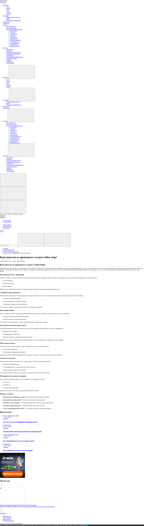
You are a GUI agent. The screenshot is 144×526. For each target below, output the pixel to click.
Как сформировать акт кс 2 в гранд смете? (18, 441)
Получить (3, 215)
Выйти (2, 231)
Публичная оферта (8, 521)
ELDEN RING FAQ (8, 250)
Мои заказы (6, 228)
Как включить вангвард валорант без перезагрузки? (22, 431)
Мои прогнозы (7, 226)
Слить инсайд (7, 222)
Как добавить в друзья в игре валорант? (18, 450)
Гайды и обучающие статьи (11, 251)
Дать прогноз (7, 220)
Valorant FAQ (7, 425)
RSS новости (7, 516)
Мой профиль (7, 225)
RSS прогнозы (7, 517)
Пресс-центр (6, 519)
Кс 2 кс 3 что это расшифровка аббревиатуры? (20, 422)
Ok (87, 525)
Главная (5, 248)
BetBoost (5, 418)
